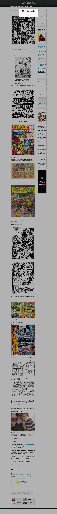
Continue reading (28, 15)
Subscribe (35, 13)
